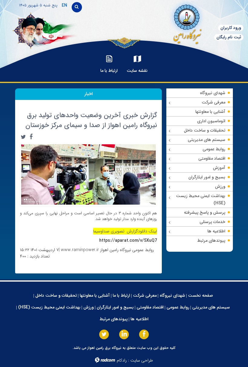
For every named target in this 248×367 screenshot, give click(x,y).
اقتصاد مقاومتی (150, 307)
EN (64, 5)
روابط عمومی (178, 307)
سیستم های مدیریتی (211, 307)
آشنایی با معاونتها (95, 295)
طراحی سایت (141, 360)
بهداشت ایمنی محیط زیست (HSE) (49, 307)
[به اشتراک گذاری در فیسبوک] (31, 136)
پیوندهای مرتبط (114, 319)
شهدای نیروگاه (172, 295)
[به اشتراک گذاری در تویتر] (23, 136)
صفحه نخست (200, 295)
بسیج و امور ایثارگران (115, 307)
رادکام (122, 360)
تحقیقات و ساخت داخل (56, 295)
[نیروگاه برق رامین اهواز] (169, 22)
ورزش (88, 307)
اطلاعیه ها (139, 319)
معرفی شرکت (145, 295)
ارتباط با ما (121, 295)
